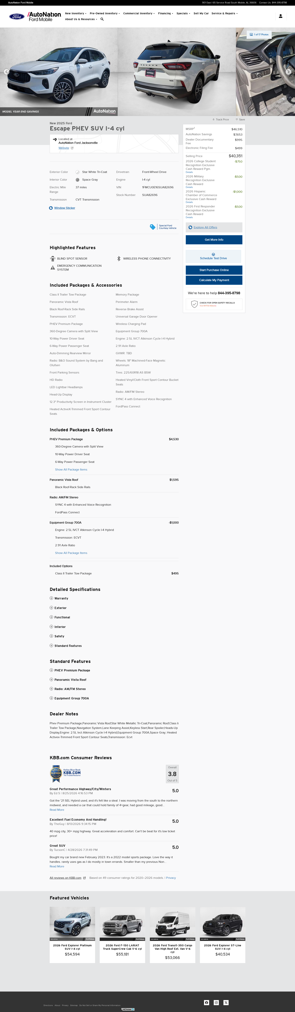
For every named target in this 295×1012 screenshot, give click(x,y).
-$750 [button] (238, 161)
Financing (164, 13)
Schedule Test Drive (213, 258)
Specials (182, 13)
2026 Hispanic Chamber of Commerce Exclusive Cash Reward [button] (201, 197)
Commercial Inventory (137, 13)
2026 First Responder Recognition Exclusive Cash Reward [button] (200, 212)
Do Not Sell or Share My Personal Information (100, 1005)
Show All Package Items (71, 469)
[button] (114, 598)
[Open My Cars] (280, 16)
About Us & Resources (80, 19)
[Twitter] (226, 1003)
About (57, 1005)
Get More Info (214, 239)
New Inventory (74, 13)
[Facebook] (207, 1003)
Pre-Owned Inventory (103, 13)
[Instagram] (217, 1003)
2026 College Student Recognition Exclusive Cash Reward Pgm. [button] (201, 166)
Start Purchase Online (214, 270)
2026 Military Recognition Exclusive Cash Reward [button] (200, 182)
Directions (48, 1005)
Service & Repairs (223, 13)
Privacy (171, 877)
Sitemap (74, 1005)
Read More (57, 809)
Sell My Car (201, 13)
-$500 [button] (238, 176)
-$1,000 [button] (237, 191)
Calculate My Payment (214, 280)
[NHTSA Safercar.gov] (214, 304)
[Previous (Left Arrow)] (6, 72)
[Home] (17, 16)
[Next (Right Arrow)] (288, 72)
